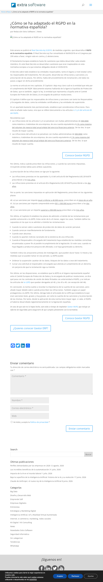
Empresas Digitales (18, 503)
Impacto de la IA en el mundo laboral (25, 473)
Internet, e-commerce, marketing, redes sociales (30, 518)
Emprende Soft (16, 499)
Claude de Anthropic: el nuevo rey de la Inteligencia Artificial (35, 481)
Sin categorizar (16, 538)
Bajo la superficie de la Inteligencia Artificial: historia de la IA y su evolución (42, 477)
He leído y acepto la (31, 422)
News (9, 12)
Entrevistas (15, 507)
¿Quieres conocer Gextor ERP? (30, 328)
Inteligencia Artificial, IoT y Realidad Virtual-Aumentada (33, 515)
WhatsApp (14, 546)
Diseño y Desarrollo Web (20, 495)
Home (3, 12)
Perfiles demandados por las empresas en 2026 (30, 465)
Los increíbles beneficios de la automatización (29, 469)
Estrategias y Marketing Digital (23, 511)
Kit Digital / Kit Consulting (21, 522)
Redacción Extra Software (24, 31)
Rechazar (75, 576)
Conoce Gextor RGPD (77, 155)
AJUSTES (33, 579)
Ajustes (91, 576)
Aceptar (60, 576)
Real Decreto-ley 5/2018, (42, 50)
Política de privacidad (39, 422)
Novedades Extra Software (21, 530)
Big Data (13, 491)
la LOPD (27, 282)
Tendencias (15, 542)
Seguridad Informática (19, 534)
